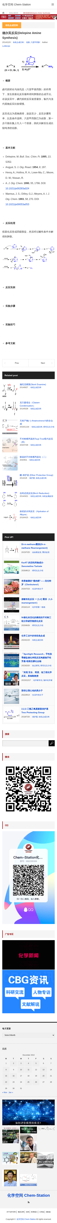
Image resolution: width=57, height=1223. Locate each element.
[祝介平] (10, 1178)
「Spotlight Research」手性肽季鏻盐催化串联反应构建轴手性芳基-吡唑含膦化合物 (36, 657)
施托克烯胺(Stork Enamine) (33, 384)
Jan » (11, 1092)
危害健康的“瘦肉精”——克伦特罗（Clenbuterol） (36, 583)
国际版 (48, 1212)
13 (43, 1070)
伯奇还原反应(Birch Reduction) (34, 493)
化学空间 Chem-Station (28, 1195)
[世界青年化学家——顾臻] (28, 1142)
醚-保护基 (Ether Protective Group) (36, 475)
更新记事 (21, 1212)
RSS (28, 1202)
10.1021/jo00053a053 (17, 204)
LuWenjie (6, 46)
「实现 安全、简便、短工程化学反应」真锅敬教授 (36, 674)
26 (36, 1082)
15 (6, 1076)
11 (28, 1070)
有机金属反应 (47, 496)
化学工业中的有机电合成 (33, 635)
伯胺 (28, 42)
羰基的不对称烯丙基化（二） (33, 457)
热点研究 (36, 666)
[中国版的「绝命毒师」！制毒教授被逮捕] (28, 1130)
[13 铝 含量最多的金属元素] (45, 1160)
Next (43, 363)
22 (6, 1082)
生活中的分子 (37, 589)
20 (43, 1076)
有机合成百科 (18, 42)
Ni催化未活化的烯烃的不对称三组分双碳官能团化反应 (36, 619)
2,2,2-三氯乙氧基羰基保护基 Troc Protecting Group (34, 711)
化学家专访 (37, 680)
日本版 (41, 1212)
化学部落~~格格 (38, 607)
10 (21, 1070)
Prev (17, 363)
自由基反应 (36, 552)
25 (28, 1082)
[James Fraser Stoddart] (28, 1157)
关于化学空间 (11, 1212)
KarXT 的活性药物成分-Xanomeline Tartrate (32, 564)
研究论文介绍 (48, 427)
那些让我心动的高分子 (32, 690)
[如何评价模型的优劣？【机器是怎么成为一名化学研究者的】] (28, 1112)
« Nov (4, 1092)
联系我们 (34, 1212)
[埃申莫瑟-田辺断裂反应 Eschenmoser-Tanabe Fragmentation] (46, 1128)
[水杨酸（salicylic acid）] (10, 1158)
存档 (27, 1212)
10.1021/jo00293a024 (17, 188)
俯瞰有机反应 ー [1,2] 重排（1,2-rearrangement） (37, 601)
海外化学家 (47, 680)
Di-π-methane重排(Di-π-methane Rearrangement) (34, 546)
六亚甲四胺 (35, 42)
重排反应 (46, 552)
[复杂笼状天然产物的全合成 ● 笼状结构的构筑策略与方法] (10, 1135)
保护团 (32, 478)
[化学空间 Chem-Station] (16, 4)
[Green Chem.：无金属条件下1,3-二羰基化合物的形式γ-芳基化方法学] (28, 1178)
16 (13, 1076)
